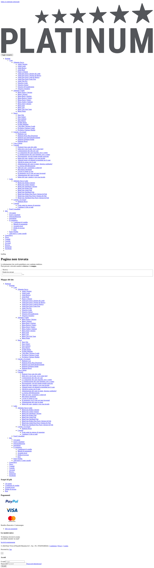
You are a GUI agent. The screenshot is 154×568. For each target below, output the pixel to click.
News (11, 464)
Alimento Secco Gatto (25, 408)
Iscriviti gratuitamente (8, 542)
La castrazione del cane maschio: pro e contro (37, 380)
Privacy (60, 546)
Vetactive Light (27, 310)
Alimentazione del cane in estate (32, 402)
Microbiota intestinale (29, 396)
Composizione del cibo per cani (32, 378)
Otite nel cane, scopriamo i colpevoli (34, 395)
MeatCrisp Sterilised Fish (30, 419)
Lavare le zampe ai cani (29, 398)
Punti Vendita (17, 459)
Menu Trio (25, 334)
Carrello (12, 468)
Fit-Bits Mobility (27, 351)
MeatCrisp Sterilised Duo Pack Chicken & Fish (37, 425)
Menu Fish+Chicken (28, 331)
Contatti (11, 466)
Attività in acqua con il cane (31, 389)
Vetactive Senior (27, 312)
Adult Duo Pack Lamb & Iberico (33, 304)
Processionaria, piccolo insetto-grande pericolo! (37, 383)
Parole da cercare (8, 272)
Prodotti (11, 285)
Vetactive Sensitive (28, 316)
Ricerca (11, 472)
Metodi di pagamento (25, 451)
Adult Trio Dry (27, 308)
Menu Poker (26, 338)
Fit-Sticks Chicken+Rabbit (30, 357)
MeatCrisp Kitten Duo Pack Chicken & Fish (36, 421)
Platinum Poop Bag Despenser (32, 363)
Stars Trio (25, 342)
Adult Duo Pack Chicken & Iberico (33, 302)
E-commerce (17, 447)
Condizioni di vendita (25, 449)
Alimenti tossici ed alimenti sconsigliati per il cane (38, 387)
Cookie (65, 546)
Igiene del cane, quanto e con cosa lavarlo (35, 385)
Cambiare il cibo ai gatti (30, 434)
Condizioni (53, 546)
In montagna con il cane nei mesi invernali (36, 400)
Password (4, 564)
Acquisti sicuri (22, 453)
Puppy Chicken (27, 299)
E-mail (3, 561)
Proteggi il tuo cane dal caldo (31, 374)
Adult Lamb (26, 293)
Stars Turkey (26, 344)
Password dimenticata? (34, 564)
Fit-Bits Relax (26, 349)
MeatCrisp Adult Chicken (30, 411)
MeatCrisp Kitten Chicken (30, 410)
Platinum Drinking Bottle (30, 366)
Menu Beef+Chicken (29, 323)
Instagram (12, 474)
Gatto (15, 406)
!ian (10, 549)
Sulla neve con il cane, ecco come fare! (35, 376)
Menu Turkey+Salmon (29, 329)
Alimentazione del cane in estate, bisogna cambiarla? (39, 391)
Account (12, 470)
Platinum (8, 284)
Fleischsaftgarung (19, 443)
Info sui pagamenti (11, 529)
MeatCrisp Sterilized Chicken (31, 413)
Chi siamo (16, 440)
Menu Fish (25, 332)
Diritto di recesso (23, 455)
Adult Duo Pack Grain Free (31, 306)
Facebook (12, 475)
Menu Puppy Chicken (29, 319)
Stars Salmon (26, 346)
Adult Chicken (27, 291)
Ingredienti (17, 445)
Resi (19, 457)
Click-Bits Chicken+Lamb (30, 353)
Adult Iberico (26, 295)
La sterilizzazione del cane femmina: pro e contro (38, 381)
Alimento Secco (23, 289)
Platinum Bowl (27, 368)
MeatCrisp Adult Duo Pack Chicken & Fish (36, 423)
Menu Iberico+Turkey (29, 325)
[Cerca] (23, 274)
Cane (15, 287)
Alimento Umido (23, 317)
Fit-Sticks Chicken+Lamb (30, 355)
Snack (20, 340)
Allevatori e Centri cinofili (22, 460)
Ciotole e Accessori (24, 359)
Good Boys (13, 462)
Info (10, 438)
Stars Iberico (26, 348)
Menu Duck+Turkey (28, 327)
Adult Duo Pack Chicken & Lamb (33, 301)
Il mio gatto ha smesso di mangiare (33, 432)
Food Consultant (18, 436)
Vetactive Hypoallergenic (30, 314)
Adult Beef (25, 297)
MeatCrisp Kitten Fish (29, 415)
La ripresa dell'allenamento (30, 393)
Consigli (20, 372)
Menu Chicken (27, 321)
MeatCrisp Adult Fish (29, 417)
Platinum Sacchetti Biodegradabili (33, 364)
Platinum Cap (26, 361)
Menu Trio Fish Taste (29, 336)
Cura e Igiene (22, 370)
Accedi (4, 566)
